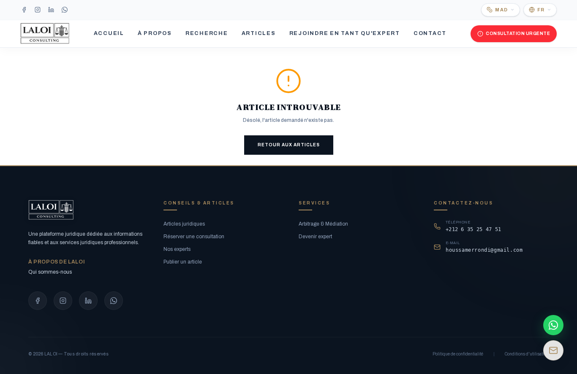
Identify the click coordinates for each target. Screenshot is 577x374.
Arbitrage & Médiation (323, 224)
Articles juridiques (184, 224)
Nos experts (177, 249)
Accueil (109, 33)
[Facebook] (24, 9)
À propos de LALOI (56, 262)
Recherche (206, 33)
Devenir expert (315, 236)
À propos (155, 33)
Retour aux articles (289, 145)
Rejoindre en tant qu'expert (344, 33)
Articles (259, 33)
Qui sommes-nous (50, 272)
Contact (430, 33)
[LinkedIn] (51, 9)
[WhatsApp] (64, 9)
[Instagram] (37, 9)
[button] (500, 9)
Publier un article (182, 262)
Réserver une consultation (193, 236)
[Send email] (553, 350)
